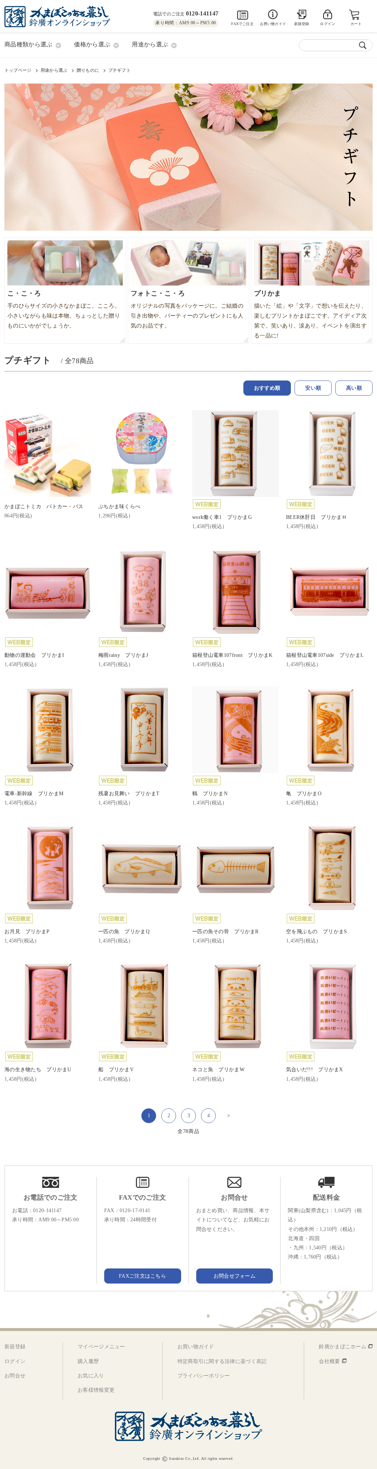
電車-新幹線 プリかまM (33, 793)
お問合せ (14, 1375)
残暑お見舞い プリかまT (128, 793)
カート (356, 24)
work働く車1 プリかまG (222, 517)
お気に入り (91, 1375)
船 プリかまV (116, 1069)
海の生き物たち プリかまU (37, 1069)
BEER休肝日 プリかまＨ (316, 517)
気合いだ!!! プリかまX (314, 1069)
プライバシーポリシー (203, 1375)
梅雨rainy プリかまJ (123, 655)
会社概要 (329, 1361)
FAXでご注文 (242, 24)
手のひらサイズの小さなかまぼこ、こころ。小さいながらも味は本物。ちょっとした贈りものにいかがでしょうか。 (63, 309)
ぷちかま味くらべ (119, 506)
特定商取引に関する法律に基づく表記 (222, 1361)
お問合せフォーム (235, 1276)
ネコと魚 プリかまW (218, 1069)
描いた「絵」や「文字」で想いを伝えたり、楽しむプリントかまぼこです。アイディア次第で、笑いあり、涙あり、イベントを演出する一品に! (310, 314)
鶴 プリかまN (210, 793)
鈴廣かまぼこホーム (342, 1346)
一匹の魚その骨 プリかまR (225, 931)
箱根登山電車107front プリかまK (232, 655)
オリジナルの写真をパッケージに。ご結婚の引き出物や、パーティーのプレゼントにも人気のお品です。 (187, 309)
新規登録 (301, 24)
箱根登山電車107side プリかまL (325, 655)
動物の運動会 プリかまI (34, 655)
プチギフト (119, 70)
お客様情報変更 (96, 1390)
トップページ (17, 70)
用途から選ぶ (53, 70)
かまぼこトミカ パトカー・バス (43, 506)
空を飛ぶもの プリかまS (316, 931)
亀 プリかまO (303, 793)
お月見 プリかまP (27, 931)
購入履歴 (88, 1361)
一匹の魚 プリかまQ (123, 931)
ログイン (14, 1361)
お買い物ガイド (273, 24)
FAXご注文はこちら (142, 1276)
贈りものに (88, 70)
